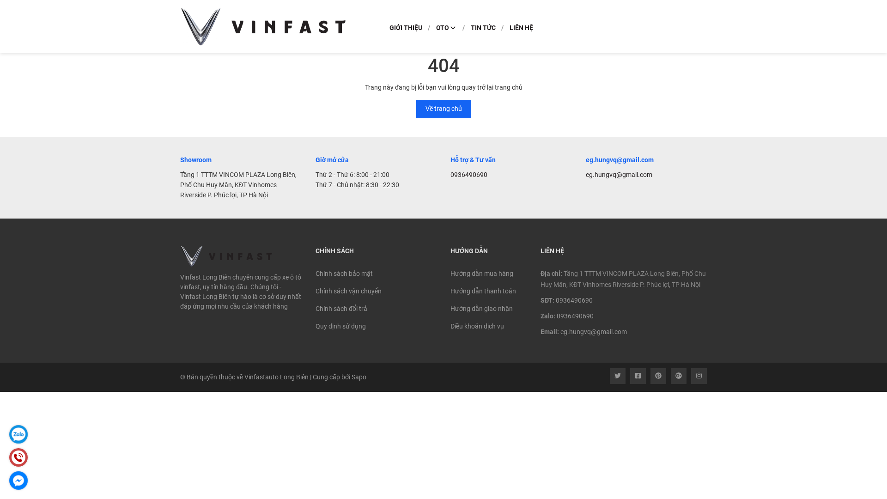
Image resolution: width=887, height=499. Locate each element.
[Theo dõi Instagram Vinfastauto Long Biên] (699, 376)
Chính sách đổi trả (341, 308)
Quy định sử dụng (341, 326)
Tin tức (483, 27)
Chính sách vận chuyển (349, 291)
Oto (442, 27)
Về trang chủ (443, 108)
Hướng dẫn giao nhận (481, 308)
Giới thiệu (405, 27)
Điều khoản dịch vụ (477, 326)
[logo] (263, 26)
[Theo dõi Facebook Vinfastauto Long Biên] (638, 376)
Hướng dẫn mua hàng (481, 273)
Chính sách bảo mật (344, 273)
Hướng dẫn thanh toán (483, 291)
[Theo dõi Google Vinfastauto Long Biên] (679, 376)
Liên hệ (521, 27)
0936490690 (468, 174)
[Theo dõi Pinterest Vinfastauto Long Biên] (658, 376)
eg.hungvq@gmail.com (619, 174)
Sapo (359, 377)
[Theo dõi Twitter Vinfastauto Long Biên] (618, 376)
